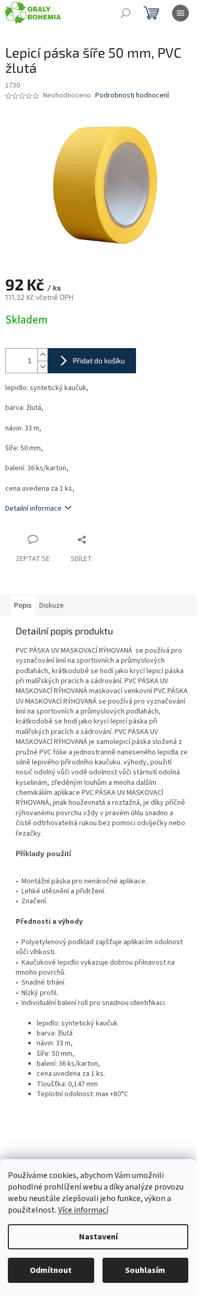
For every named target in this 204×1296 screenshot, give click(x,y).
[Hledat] (125, 13)
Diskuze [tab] (51, 605)
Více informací (83, 1210)
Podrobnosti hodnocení (132, 96)
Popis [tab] (23, 605)
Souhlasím (145, 1270)
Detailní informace (33, 508)
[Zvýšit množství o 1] (42, 355)
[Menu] (180, 13)
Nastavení (98, 1237)
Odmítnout (51, 1270)
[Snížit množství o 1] (42, 367)
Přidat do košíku (99, 360)
